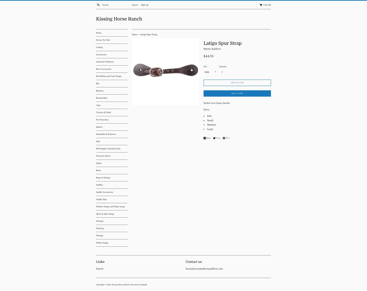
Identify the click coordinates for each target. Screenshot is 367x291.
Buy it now (237, 93)
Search (99, 268)
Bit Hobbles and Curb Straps (108, 76)
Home (98, 32)
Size (205, 66)
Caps (98, 105)
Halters (99, 127)
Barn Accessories (103, 69)
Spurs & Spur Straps (105, 214)
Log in (135, 4)
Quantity (223, 66)
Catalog (99, 47)
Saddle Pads (101, 199)
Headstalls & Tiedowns (106, 134)
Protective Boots (103, 156)
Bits (97, 83)
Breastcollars (102, 98)
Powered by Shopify (138, 284)
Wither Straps (102, 242)
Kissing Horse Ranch (119, 19)
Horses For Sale (103, 40)
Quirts (98, 163)
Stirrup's (100, 221)
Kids (98, 141)
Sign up (145, 4)
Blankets (100, 90)
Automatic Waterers (105, 61)
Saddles (99, 185)
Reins (98, 170)
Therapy (99, 235)
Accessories (101, 54)
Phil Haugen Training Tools (108, 148)
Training (100, 228)
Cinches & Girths (103, 112)
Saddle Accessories (104, 192)
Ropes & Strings (103, 177)
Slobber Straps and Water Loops (110, 206)
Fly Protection (102, 119)
